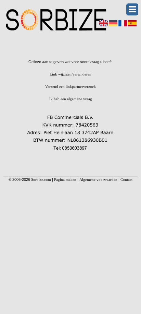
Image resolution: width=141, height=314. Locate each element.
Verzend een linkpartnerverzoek (70, 86)
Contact (126, 179)
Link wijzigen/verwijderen (70, 74)
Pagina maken (65, 179)
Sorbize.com (41, 179)
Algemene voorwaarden (98, 179)
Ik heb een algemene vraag (70, 99)
